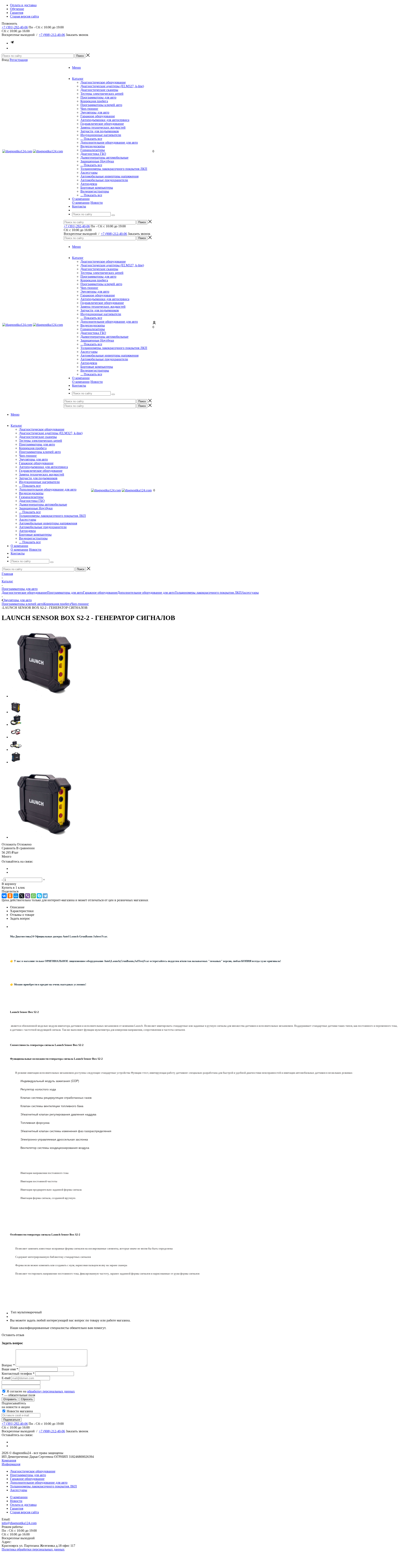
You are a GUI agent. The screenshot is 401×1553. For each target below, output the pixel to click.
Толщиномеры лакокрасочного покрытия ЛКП (113, 169)
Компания (9, 1460)
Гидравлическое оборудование (102, 123)
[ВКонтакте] (4, 895)
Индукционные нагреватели (100, 135)
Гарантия (16, 1508)
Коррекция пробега (94, 101)
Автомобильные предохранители (104, 180)
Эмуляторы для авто (94, 112)
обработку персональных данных (51, 1391)
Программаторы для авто (98, 97)
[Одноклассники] (10, 895)
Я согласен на (41, 1391)
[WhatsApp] (33, 895)
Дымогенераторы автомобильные (104, 157)
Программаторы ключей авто (101, 105)
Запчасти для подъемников (99, 131)
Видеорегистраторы (94, 191)
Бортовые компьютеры (96, 187)
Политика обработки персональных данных (33, 1549)
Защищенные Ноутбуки (97, 161)
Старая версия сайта (24, 1512)
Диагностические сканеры (99, 90)
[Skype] (39, 895)
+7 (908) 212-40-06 (52, 35)
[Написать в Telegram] (12, 43)
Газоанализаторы (92, 150)
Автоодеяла (88, 184)
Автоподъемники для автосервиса (104, 120)
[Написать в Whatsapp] (12, 48)
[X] (21, 895)
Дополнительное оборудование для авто (109, 142)
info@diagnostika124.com (19, 1523)
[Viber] (27, 895)
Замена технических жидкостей (103, 127)
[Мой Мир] (15, 895)
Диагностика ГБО (93, 154)
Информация (11, 1464)
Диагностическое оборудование (103, 82)
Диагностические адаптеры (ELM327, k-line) (112, 86)
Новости (96, 202)
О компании (81, 202)
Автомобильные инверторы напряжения (109, 176)
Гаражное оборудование (97, 116)
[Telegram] (45, 895)
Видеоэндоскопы (92, 146)
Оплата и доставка (23, 1504)
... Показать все (91, 138)
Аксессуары (89, 172)
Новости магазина (19, 1411)
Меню (76, 67)
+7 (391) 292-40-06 (15, 27)
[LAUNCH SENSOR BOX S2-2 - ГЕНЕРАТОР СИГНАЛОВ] (45, 696)
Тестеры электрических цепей (101, 93)
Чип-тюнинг (89, 108)
